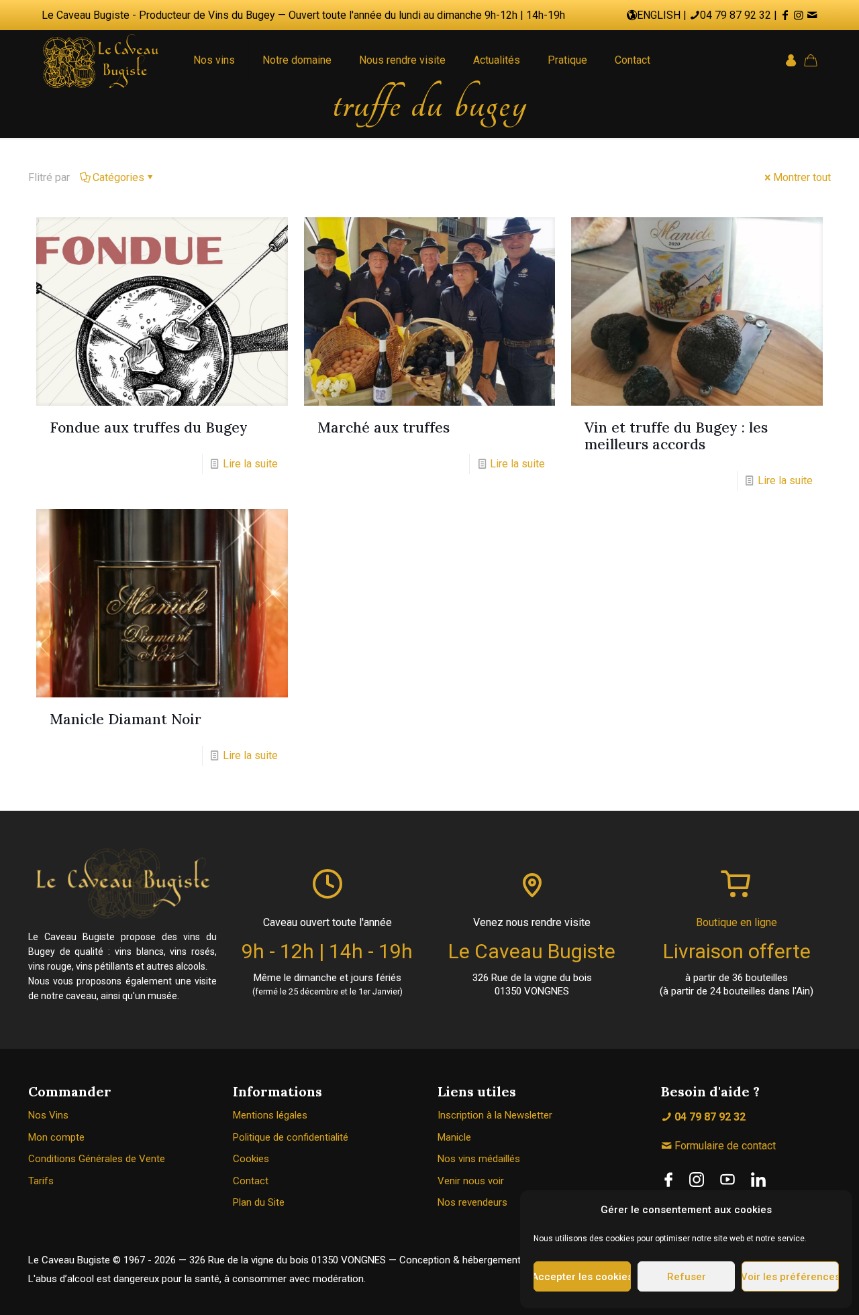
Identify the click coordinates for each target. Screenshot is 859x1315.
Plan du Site (259, 1202)
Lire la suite (250, 463)
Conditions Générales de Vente (96, 1159)
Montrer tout (802, 177)
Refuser (686, 1277)
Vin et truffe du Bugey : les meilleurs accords (676, 435)
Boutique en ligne (736, 922)
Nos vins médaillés (479, 1159)
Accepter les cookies (582, 1277)
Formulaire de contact (724, 1145)
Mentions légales (270, 1115)
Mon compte (56, 1137)
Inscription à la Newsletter (495, 1115)
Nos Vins (48, 1115)
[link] (668, 1179)
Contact (250, 1181)
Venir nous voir (471, 1181)
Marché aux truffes (383, 427)
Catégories (118, 177)
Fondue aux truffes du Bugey (149, 427)
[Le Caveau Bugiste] (101, 60)
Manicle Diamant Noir (125, 719)
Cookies (251, 1159)
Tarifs (41, 1181)
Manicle (454, 1137)
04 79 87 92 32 (735, 15)
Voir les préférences (790, 1277)
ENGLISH (658, 15)
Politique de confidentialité (290, 1137)
